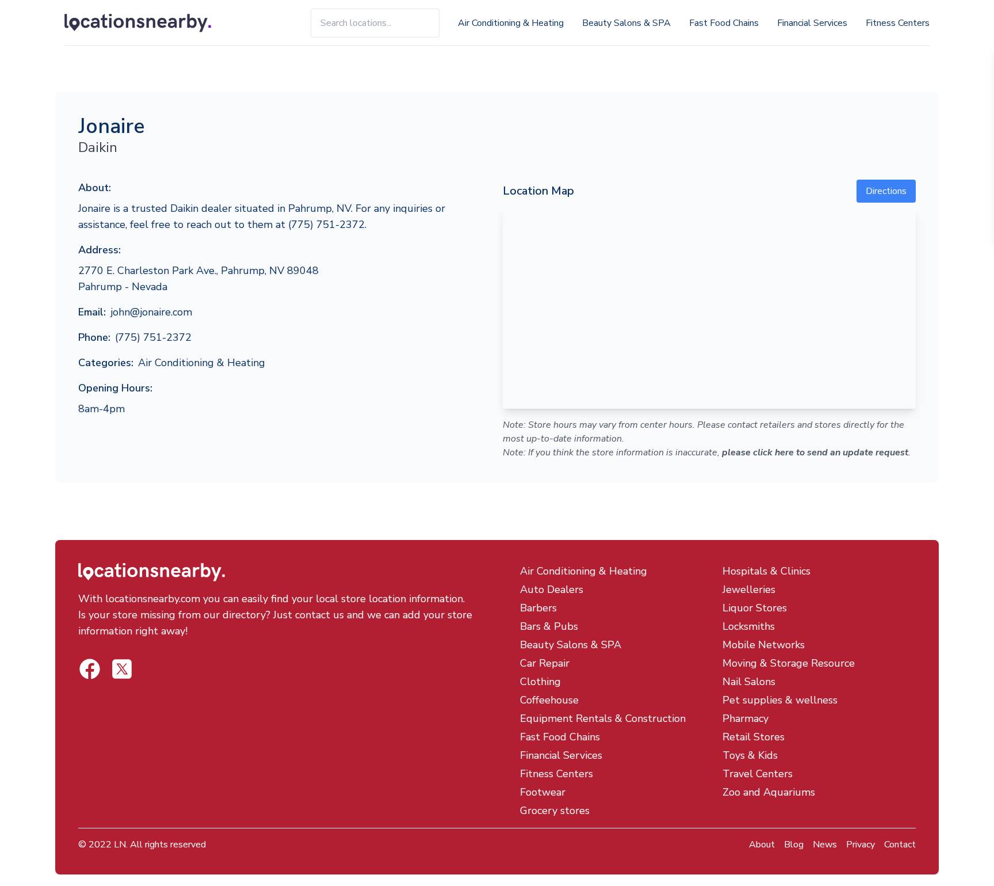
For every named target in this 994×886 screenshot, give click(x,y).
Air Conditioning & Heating (511, 23)
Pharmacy (745, 718)
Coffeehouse (549, 700)
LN (120, 844)
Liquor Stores (754, 608)
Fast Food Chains (724, 23)
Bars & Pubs (549, 626)
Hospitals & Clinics (766, 571)
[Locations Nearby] (151, 23)
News (825, 844)
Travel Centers (757, 774)
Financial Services (812, 23)
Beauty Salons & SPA (626, 23)
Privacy (860, 844)
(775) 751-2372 (153, 337)
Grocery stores (555, 810)
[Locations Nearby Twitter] (89, 668)
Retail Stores (753, 737)
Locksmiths (748, 626)
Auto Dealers (551, 589)
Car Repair (544, 663)
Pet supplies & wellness (780, 700)
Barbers (538, 608)
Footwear (542, 792)
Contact (900, 844)
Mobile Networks (763, 645)
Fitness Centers (898, 23)
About (762, 844)
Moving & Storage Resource (788, 663)
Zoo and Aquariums (768, 792)
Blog (794, 844)
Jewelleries (748, 589)
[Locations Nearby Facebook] (121, 668)
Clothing (540, 682)
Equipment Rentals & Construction (603, 718)
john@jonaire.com (151, 312)
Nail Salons (748, 682)
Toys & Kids (750, 755)
